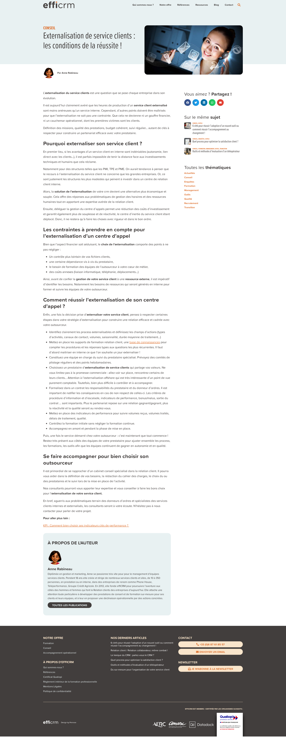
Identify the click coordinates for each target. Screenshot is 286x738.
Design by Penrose (68, 722)
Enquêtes (201, 139)
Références (183, 5)
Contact (229, 5)
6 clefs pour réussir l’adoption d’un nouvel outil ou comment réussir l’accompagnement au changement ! (215, 129)
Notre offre (165, 5)
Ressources (201, 5)
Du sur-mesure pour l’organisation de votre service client (140, 669)
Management (210, 148)
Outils (200, 123)
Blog (216, 5)
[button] (187, 102)
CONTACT (185, 638)
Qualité (188, 199)
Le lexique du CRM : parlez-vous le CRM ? (132, 655)
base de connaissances (144, 342)
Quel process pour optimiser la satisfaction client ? (215, 141)
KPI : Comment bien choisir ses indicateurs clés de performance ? (86, 525)
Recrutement (191, 203)
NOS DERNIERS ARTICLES (128, 638)
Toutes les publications (69, 605)
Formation (201, 148)
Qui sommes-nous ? (143, 5)
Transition (223, 148)
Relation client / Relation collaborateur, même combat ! (139, 650)
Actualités (189, 173)
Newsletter (187, 662)
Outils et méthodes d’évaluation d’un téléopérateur (216, 151)
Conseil (49, 28)
